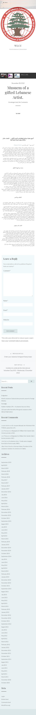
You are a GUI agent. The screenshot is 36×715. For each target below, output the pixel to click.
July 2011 (4, 665)
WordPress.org (5, 705)
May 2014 (4, 565)
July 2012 (4, 630)
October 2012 (5, 621)
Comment (6, 271)
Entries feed (4, 699)
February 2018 (5, 477)
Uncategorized (13, 102)
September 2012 (6, 624)
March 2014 (4, 571)
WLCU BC (24, 75)
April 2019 (4, 465)
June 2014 (4, 562)
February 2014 (5, 574)
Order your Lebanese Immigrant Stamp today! (18, 355)
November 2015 (6, 515)
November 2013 (6, 583)
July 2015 (4, 527)
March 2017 (4, 483)
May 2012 (4, 635)
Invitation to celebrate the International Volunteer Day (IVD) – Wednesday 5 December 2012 (18, 369)
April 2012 (4, 638)
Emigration (4, 395)
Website (6, 320)
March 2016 (4, 506)
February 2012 (5, 644)
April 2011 (4, 674)
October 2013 (5, 585)
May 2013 (4, 600)
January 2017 (5, 489)
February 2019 (5, 471)
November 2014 (6, 550)
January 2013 (5, 612)
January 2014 (5, 577)
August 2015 (4, 524)
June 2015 (4, 530)
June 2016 (4, 497)
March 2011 (4, 677)
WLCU (18, 45)
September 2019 (6, 462)
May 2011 (4, 671)
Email (5, 310)
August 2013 (4, 591)
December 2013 (6, 580)
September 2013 (6, 588)
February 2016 (5, 509)
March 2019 (4, 468)
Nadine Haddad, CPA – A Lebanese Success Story (15, 406)
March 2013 (4, 606)
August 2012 (4, 627)
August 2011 (4, 662)
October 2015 (5, 518)
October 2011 (5, 656)
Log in (3, 696)
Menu (6, 2)
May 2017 (4, 480)
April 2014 (4, 568)
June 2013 (4, 597)
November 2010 (6, 680)
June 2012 (4, 633)
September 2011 (6, 659)
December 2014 (6, 547)
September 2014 (6, 556)
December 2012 (6, 615)
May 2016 (4, 500)
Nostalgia (4, 403)
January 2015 (5, 544)
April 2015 (4, 536)
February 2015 (5, 541)
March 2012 (4, 641)
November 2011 (6, 653)
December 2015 (6, 512)
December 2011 (6, 650)
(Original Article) (18, 145)
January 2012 (5, 647)
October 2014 (5, 553)
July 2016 (4, 494)
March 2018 (4, 474)
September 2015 (6, 521)
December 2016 (6, 491)
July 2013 (4, 594)
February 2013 (5, 609)
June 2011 (4, 668)
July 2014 (4, 559)
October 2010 (5, 682)
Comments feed (6, 702)
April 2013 (4, 603)
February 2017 (5, 486)
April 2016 (4, 503)
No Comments (23, 102)
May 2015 (4, 533)
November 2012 (6, 618)
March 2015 (4, 538)
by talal (18, 113)
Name (5, 301)
